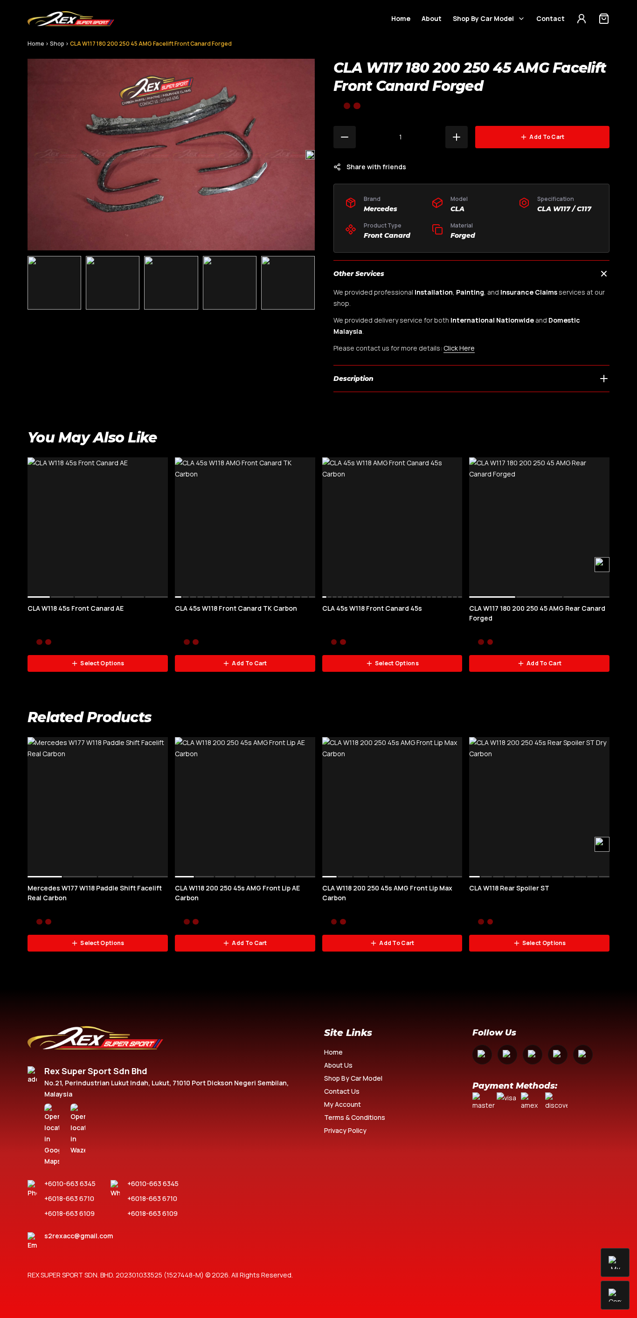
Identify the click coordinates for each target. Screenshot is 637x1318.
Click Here (459, 348)
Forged (462, 235)
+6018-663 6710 (69, 1198)
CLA (457, 209)
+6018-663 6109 (69, 1213)
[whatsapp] (558, 1054)
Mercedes (380, 209)
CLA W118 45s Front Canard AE (76, 608)
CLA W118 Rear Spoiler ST (509, 887)
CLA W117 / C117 (564, 209)
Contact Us (342, 1091)
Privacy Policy (345, 1130)
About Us (338, 1065)
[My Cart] (603, 18)
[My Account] (581, 18)
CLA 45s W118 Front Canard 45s (372, 608)
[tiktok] (583, 1054)
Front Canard (387, 235)
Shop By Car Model (483, 18)
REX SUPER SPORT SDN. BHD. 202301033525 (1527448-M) (116, 1274)
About (432, 18)
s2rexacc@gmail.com (78, 1235)
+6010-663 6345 (70, 1183)
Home (400, 18)
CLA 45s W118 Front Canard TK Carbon (236, 608)
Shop (57, 44)
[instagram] (507, 1054)
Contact (550, 18)
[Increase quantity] (456, 137)
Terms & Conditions (354, 1117)
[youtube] (532, 1054)
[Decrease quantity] (344, 137)
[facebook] (482, 1054)
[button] (310, 154)
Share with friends (376, 166)
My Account (342, 1104)
